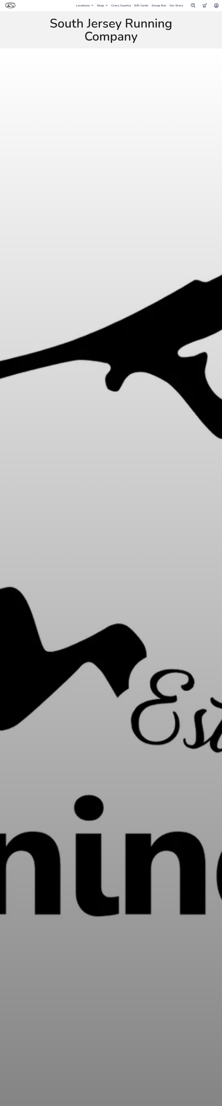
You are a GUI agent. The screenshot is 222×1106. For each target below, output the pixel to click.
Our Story (176, 5)
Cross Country (121, 5)
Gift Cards (141, 5)
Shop (100, 5)
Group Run (159, 5)
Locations (83, 5)
